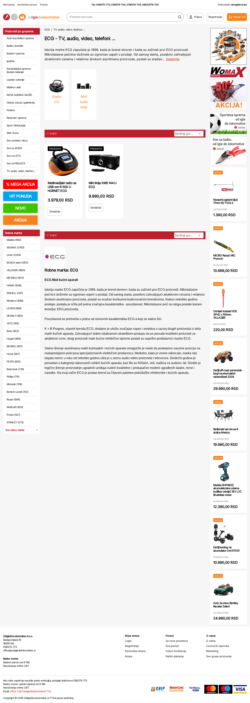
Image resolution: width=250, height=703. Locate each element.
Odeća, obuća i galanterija (21, 102)
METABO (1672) (15, 277)
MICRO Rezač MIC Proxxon (224, 257)
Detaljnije (172, 59)
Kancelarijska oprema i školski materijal (19, 70)
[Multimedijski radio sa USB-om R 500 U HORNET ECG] (63, 162)
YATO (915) (13, 323)
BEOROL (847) (14, 346)
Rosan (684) (13, 399)
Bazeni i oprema (15, 53)
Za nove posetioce (177, 640)
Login (128, 640)
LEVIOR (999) (14, 308)
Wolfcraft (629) (15, 407)
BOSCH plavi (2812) (17, 262)
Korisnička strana (27, 4)
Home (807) (13, 353)
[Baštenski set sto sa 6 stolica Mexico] (223, 415)
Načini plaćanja (175, 656)
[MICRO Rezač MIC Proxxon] (223, 242)
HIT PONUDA (20, 196)
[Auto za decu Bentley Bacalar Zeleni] (223, 589)
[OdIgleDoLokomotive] (31, 17)
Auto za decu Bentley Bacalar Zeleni (225, 604)
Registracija (132, 645)
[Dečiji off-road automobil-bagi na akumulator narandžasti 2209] (223, 357)
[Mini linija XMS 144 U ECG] (104, 162)
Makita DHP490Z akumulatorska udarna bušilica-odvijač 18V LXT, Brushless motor (227, 489)
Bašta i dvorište (15, 45)
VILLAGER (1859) (16, 270)
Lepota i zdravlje (15, 79)
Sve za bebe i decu (17, 140)
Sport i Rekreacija (16, 125)
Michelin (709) (14, 384)
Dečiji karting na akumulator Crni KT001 (226, 549)
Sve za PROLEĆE (16, 163)
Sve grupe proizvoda (218, 656)
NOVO (20, 208)
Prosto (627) (13, 414)
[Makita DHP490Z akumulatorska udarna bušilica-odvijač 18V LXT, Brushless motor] (223, 471)
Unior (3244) (14, 254)
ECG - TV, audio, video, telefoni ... (80, 38)
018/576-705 (134, 4)
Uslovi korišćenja (176, 651)
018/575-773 (103, 4)
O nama (210, 640)
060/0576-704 (150, 4)
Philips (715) (13, 376)
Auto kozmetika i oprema (20, 38)
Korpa (128, 656)
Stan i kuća (12, 132)
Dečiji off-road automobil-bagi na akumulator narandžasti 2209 (227, 373)
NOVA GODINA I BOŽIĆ (19, 94)
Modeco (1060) (15, 300)
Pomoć (44, 4)
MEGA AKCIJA (20, 184)
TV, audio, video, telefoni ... (21, 171)
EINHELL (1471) (15, 293)
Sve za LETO (14, 155)
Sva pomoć (172, 645)
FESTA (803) (14, 361)
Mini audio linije (84, 102)
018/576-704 (118, 4)
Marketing (8, 4)
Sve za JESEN (14, 148)
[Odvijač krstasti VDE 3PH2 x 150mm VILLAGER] (223, 298)
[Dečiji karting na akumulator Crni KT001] (223, 534)
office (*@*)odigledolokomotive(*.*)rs (30, 691)
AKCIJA (20, 220)
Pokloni (10, 110)
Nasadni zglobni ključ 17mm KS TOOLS (225, 201)
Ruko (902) (13, 331)
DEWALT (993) (15, 315)
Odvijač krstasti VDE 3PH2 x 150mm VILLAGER (225, 314)
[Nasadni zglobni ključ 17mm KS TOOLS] (223, 186)
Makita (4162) (14, 239)
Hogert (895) (14, 338)
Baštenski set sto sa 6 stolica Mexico (225, 430)
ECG (47, 29)
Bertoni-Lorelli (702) (17, 391)
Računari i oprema (16, 117)
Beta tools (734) (15, 369)
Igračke (10, 61)
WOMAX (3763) (15, 247)
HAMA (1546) (14, 285)
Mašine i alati (14, 87)
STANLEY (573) (15, 422)
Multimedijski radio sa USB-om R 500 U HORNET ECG (62, 187)
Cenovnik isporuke (217, 645)
